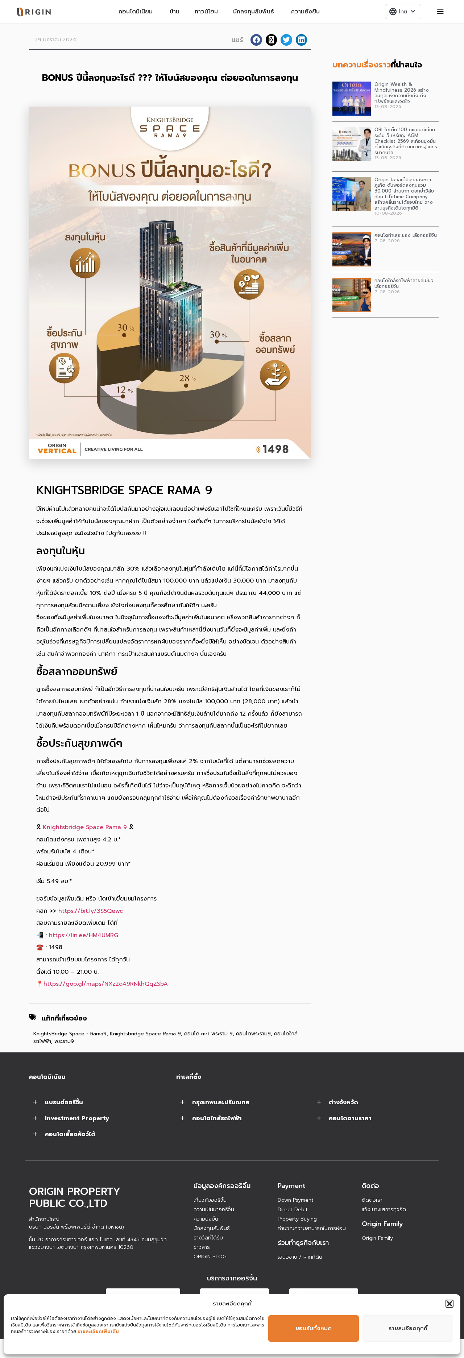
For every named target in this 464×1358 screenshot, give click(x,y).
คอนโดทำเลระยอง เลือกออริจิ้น (405, 235)
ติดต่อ (370, 1186)
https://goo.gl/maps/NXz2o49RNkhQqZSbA (106, 984)
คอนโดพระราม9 (253, 1034)
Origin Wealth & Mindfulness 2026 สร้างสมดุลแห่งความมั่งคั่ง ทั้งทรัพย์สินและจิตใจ (401, 93)
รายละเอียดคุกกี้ (408, 1328)
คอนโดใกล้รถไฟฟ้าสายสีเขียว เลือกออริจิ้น (404, 283)
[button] (449, 1303)
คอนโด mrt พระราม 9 (208, 1034)
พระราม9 (64, 1041)
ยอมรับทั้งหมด (313, 1328)
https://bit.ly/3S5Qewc (90, 911)
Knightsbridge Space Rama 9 (85, 827)
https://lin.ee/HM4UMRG (83, 935)
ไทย (403, 12)
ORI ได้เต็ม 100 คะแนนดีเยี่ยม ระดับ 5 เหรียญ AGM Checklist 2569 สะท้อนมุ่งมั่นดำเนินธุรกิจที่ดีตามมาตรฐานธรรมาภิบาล (405, 141)
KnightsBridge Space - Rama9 (70, 1034)
